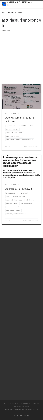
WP (15, 409)
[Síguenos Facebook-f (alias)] (17, 415)
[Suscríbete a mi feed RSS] (14, 415)
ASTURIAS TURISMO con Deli (20, 404)
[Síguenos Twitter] (21, 415)
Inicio (3, 13)
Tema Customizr (33, 409)
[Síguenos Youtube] (28, 415)
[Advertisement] (21, 61)
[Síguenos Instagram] (24, 415)
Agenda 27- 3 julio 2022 (18, 188)
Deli (9, 146)
